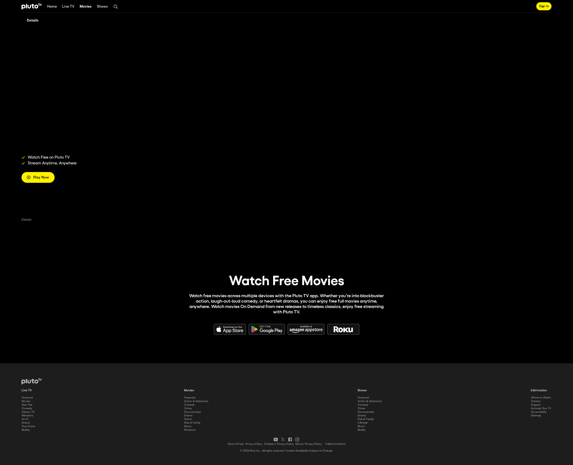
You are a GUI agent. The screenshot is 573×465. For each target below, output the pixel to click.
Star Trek (27, 404)
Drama (26, 422)
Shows (102, 7)
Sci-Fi (25, 419)
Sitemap (536, 415)
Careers (536, 401)
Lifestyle (363, 422)
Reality (26, 429)
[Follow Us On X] (283, 439)
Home (52, 7)
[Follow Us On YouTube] (276, 439)
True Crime (28, 426)
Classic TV (28, 412)
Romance (190, 429)
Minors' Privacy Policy (308, 444)
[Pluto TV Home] (31, 6)
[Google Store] (267, 329)
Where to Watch (541, 397)
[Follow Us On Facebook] (290, 439)
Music (188, 426)
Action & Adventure (196, 401)
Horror (188, 419)
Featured (27, 397)
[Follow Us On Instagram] (297, 439)
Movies (86, 7)
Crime (188, 408)
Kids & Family (192, 422)
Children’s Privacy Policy (279, 444)
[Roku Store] (343, 329)
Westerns (27, 415)
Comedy (27, 408)
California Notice (335, 444)
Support (536, 404)
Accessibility (538, 412)
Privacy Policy (254, 444)
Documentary (192, 412)
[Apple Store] (230, 329)
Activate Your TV (541, 408)
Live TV (68, 7)
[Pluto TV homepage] (31, 381)
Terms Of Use (235, 444)
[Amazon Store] (306, 329)
